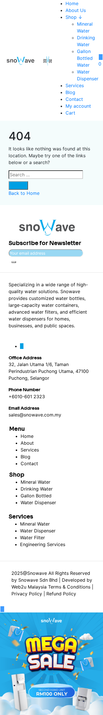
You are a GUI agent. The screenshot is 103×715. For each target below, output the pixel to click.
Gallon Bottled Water (85, 58)
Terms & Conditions (69, 587)
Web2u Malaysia (29, 587)
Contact (74, 99)
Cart (70, 113)
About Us (76, 10)
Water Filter (32, 537)
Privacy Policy (26, 593)
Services (75, 85)
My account (78, 106)
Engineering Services (42, 544)
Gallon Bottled (36, 496)
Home (72, 3)
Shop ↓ (74, 17)
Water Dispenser (38, 502)
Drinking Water (37, 489)
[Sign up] (13, 262)
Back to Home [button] (24, 193)
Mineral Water (35, 482)
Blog (70, 92)
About (27, 443)
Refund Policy (61, 593)
